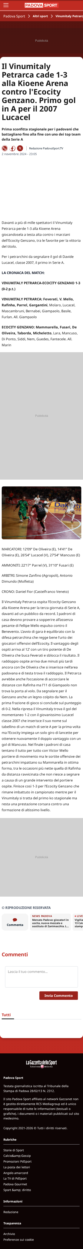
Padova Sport (14, 16)
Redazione (10, 1212)
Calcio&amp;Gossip (17, 1156)
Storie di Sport (13, 1150)
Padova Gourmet (15, 1184)
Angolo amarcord (15, 1173)
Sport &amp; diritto (17, 1190)
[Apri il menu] (6, 5)
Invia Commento (58, 995)
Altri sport (40, 16)
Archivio (9, 1234)
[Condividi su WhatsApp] (5, 148)
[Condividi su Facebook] (12, 148)
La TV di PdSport (15, 1178)
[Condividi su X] (20, 148)
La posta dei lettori (16, 1167)
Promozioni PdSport (17, 1161)
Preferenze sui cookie (18, 1240)
